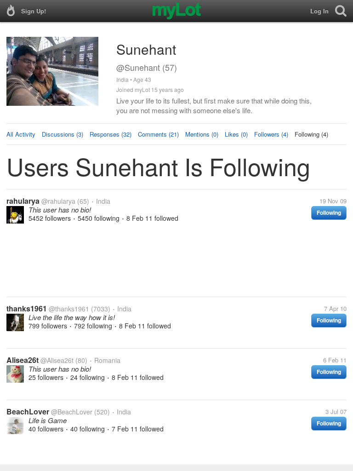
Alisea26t (22, 360)
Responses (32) (110, 134)
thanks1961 (26, 308)
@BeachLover (71, 411)
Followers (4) (271, 134)
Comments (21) (158, 134)
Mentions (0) (201, 134)
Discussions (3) (62, 134)
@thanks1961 (69, 308)
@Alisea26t (57, 360)
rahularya (23, 200)
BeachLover (27, 411)
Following (329, 212)
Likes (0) (236, 134)
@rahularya (58, 201)
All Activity (20, 134)
